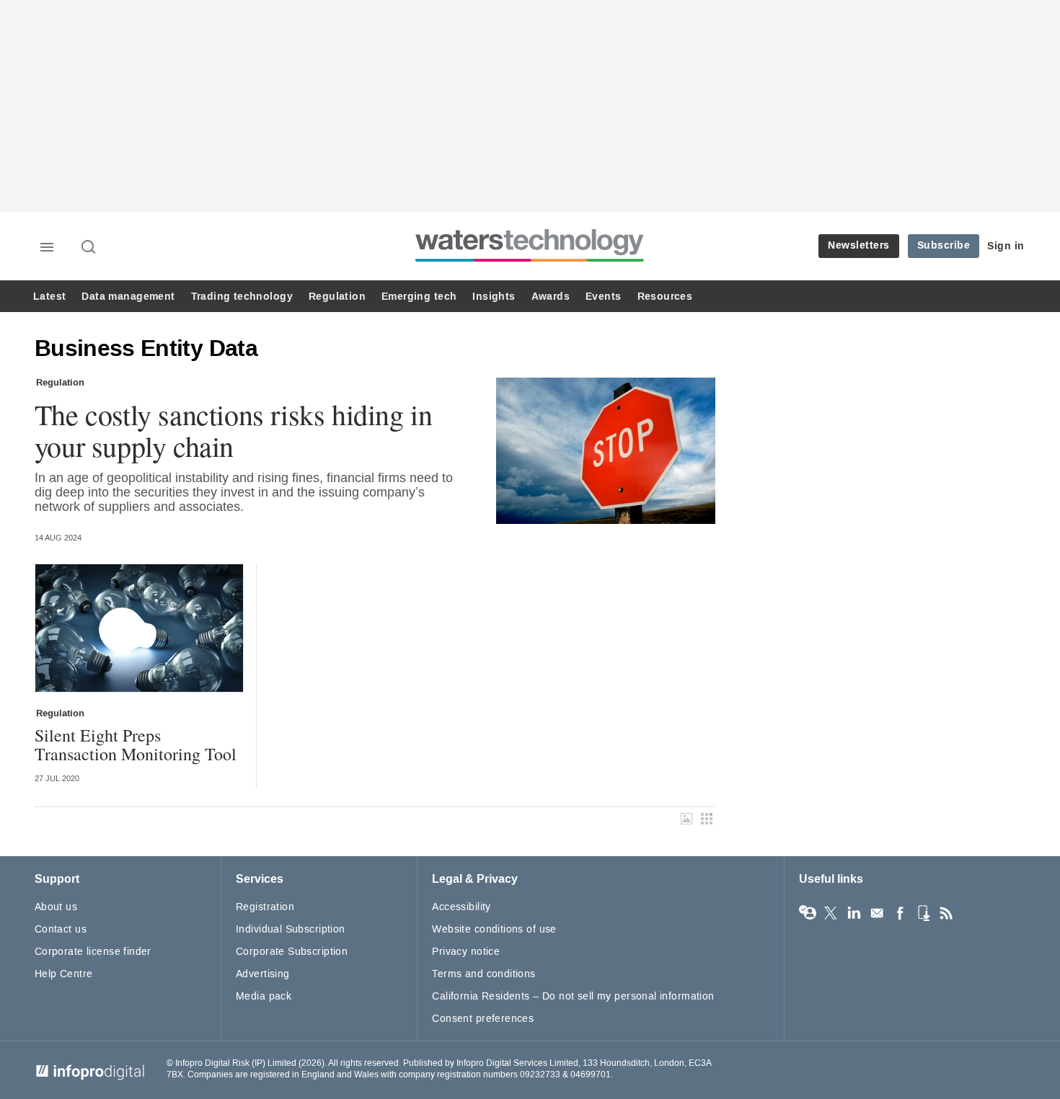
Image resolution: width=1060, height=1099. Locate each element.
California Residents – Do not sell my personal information (573, 996)
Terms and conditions (483, 974)
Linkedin (853, 913)
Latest (49, 296)
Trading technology (242, 296)
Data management (128, 296)
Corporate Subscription (292, 951)
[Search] (89, 247)
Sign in (1006, 246)
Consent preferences (483, 1018)
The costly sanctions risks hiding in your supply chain (234, 430)
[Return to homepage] (530, 261)
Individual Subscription (290, 929)
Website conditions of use (494, 929)
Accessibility (461, 907)
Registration (265, 907)
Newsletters (859, 245)
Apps (923, 913)
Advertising (263, 974)
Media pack (263, 996)
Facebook (900, 913)
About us (56, 907)
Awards (550, 296)
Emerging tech (418, 296)
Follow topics (807, 913)
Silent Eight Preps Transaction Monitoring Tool (136, 745)
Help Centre (64, 974)
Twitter (830, 913)
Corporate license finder (93, 951)
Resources (665, 296)
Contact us (61, 929)
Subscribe (944, 245)
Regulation (337, 296)
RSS (946, 913)
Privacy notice (466, 951)
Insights (493, 296)
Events (603, 296)
